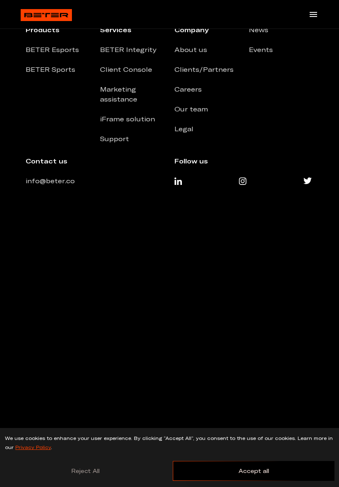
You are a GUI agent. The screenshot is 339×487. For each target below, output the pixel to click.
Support (114, 139)
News (258, 30)
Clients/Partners (204, 69)
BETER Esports (52, 49)
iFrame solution (127, 119)
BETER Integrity (128, 49)
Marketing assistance (118, 94)
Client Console (126, 69)
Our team (191, 109)
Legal (183, 129)
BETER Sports (50, 69)
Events (261, 49)
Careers (188, 89)
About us (190, 49)
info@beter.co (50, 181)
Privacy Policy (33, 447)
